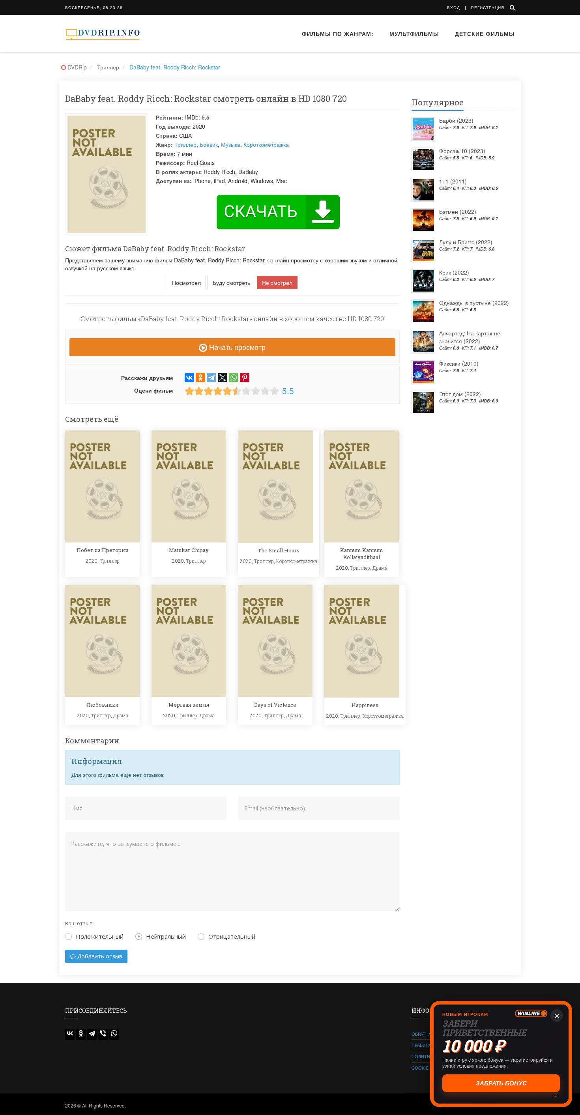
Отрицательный (231, 936)
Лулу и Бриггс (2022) (465, 242)
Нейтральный (166, 936)
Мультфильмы (414, 33)
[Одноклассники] (200, 377)
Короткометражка (266, 144)
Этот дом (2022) (460, 394)
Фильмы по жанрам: (338, 33)
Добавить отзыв (99, 956)
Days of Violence (275, 704)
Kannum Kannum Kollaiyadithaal (361, 553)
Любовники (102, 704)
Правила (421, 1045)
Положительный (99, 936)
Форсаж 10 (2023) (462, 151)
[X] (222, 377)
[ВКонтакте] (189, 377)
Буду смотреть (231, 282)
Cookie (420, 1067)
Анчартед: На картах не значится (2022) (469, 337)
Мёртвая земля (189, 704)
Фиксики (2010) (459, 363)
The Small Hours (278, 550)
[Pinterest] (244, 377)
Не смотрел (277, 282)
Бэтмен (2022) (457, 211)
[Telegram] (211, 377)
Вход (453, 7)
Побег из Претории (103, 550)
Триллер (185, 144)
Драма (379, 568)
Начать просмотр (236, 347)
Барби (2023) (456, 120)
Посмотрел (186, 282)
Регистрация (487, 7)
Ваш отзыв (79, 923)
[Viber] (103, 1034)
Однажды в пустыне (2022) (474, 303)
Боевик (209, 144)
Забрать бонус (501, 1083)
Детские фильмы (485, 33)
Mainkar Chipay (189, 550)
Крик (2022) (454, 272)
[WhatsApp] (233, 377)
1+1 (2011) (453, 181)
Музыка (230, 144)
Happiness (365, 705)
